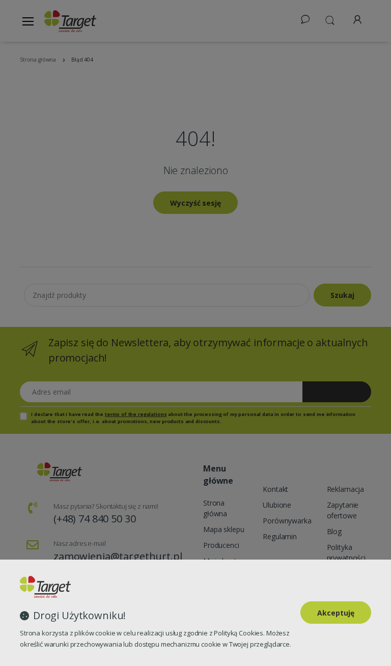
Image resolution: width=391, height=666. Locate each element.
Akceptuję (335, 613)
